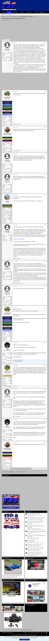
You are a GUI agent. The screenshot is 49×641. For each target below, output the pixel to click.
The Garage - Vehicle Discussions (33, 538)
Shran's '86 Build (31, 540)
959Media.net (35, 634)
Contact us (25, 632)
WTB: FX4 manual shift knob (33, 513)
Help (41, 632)
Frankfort (10, 120)
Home (4, 12)
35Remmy (4, 20)
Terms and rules (31, 632)
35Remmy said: (16, 309)
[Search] (46, 12)
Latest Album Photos (7, 605)
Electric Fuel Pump (18, 360)
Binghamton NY (9, 57)
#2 (46, 91)
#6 (46, 194)
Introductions (29, 524)
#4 (46, 153)
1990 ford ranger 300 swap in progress (36, 517)
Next (8, 40)
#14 (46, 419)
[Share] (44, 42)
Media (22, 12)
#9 (46, 286)
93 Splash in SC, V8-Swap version (34, 544)
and (19, 283)
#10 (46, 306)
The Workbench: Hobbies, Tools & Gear (34, 550)
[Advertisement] (24, 29)
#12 (46, 365)
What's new (15, 12)
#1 (46, 42)
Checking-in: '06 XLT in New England (35, 521)
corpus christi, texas (8, 211)
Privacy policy (37, 632)
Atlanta (10, 238)
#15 (46, 442)
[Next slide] (22, 609)
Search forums (9, 14)
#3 (46, 127)
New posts (4, 14)
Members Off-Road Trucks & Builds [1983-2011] (35, 520)
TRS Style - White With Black (8, 632)
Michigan (10, 380)
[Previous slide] (4, 609)
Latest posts (28, 511)
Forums (9, 12)
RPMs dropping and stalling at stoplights (36, 531)
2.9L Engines (29, 533)
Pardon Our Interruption (18, 239)
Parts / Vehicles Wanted (31, 515)
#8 (46, 261)
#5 (46, 174)
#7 (46, 224)
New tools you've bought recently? (35, 548)
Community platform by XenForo (22, 634)
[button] (19, 12)
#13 (46, 389)
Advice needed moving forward (34, 552)
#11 (46, 342)
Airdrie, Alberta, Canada (8, 148)
